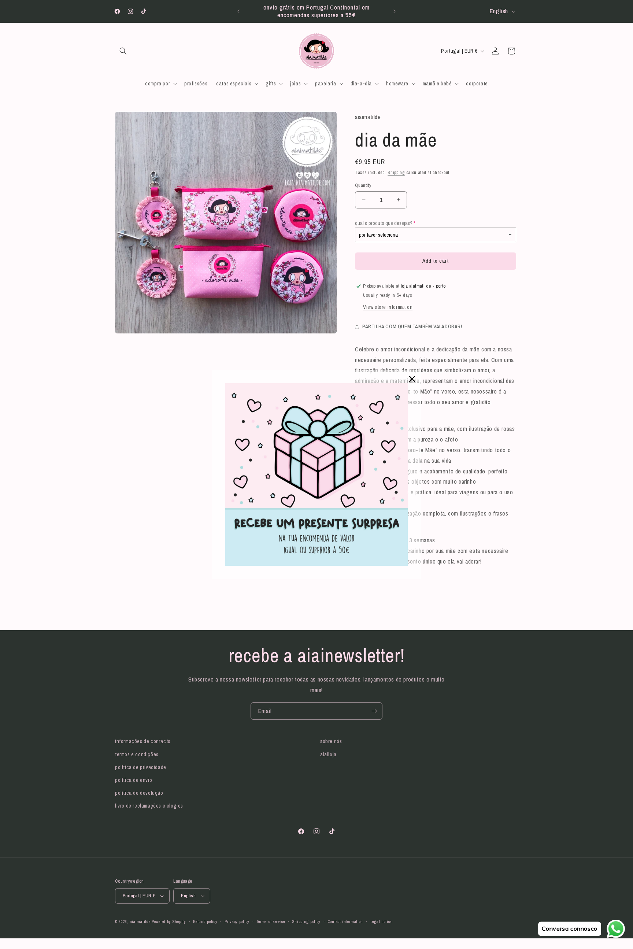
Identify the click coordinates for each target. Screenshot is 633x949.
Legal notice (381, 921)
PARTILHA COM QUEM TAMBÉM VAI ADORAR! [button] (412, 326)
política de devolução (139, 793)
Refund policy (205, 921)
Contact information (345, 921)
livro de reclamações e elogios (149, 805)
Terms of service (271, 921)
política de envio (133, 780)
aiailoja (328, 754)
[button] (123, 51)
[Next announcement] (394, 11)
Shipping (396, 173)
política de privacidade (140, 767)
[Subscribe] (374, 711)
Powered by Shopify (169, 921)
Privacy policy (237, 921)
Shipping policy (306, 921)
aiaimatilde (140, 921)
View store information (387, 307)
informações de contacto (143, 741)
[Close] (412, 379)
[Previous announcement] (238, 11)
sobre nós (331, 741)
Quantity (363, 185)
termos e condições (137, 754)
